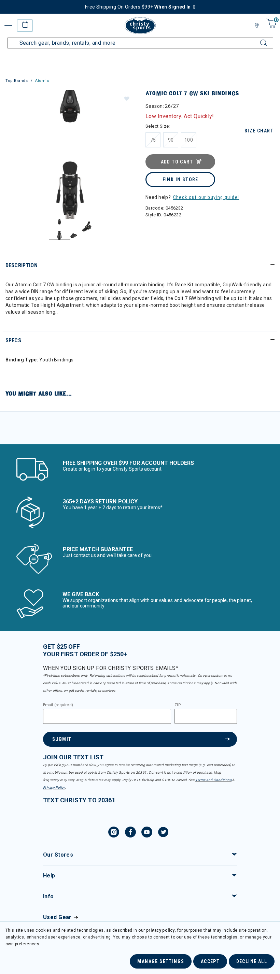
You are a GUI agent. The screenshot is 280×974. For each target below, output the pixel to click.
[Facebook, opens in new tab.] (130, 833)
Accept (210, 961)
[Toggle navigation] (8, 25)
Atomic (42, 80)
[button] (126, 98)
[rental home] (25, 25)
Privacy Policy (54, 787)
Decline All (251, 961)
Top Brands (16, 80)
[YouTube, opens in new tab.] (146, 833)
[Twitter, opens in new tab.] (163, 833)
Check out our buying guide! (206, 197)
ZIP (177, 705)
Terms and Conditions (213, 780)
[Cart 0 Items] (270, 28)
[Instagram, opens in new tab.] (113, 833)
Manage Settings (160, 961)
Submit (61, 739)
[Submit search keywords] (257, 38)
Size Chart (259, 130)
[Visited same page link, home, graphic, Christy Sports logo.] (140, 25)
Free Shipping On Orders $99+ (138, 7)
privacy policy (160, 930)
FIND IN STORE (180, 179)
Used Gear (57, 917)
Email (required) (58, 705)
